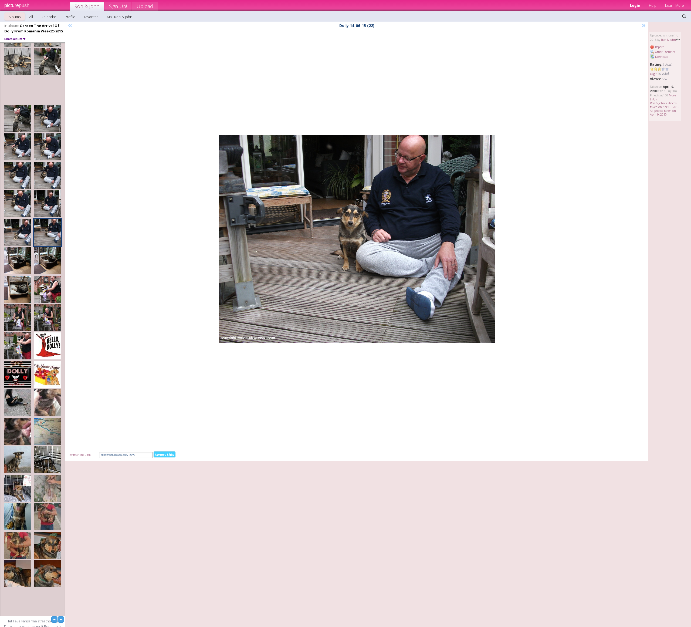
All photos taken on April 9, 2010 (663, 112)
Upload (145, 6)
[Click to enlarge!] (357, 239)
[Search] (684, 16)
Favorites (91, 16)
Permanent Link (80, 455)
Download (661, 57)
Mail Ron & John (119, 16)
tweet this (164, 454)
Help (652, 5)
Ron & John (86, 6)
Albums (15, 16)
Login (635, 5)
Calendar (49, 16)
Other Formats (664, 52)
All (31, 16)
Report (659, 47)
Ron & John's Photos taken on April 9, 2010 (664, 105)
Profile (70, 16)
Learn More (674, 5)
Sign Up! (118, 6)
